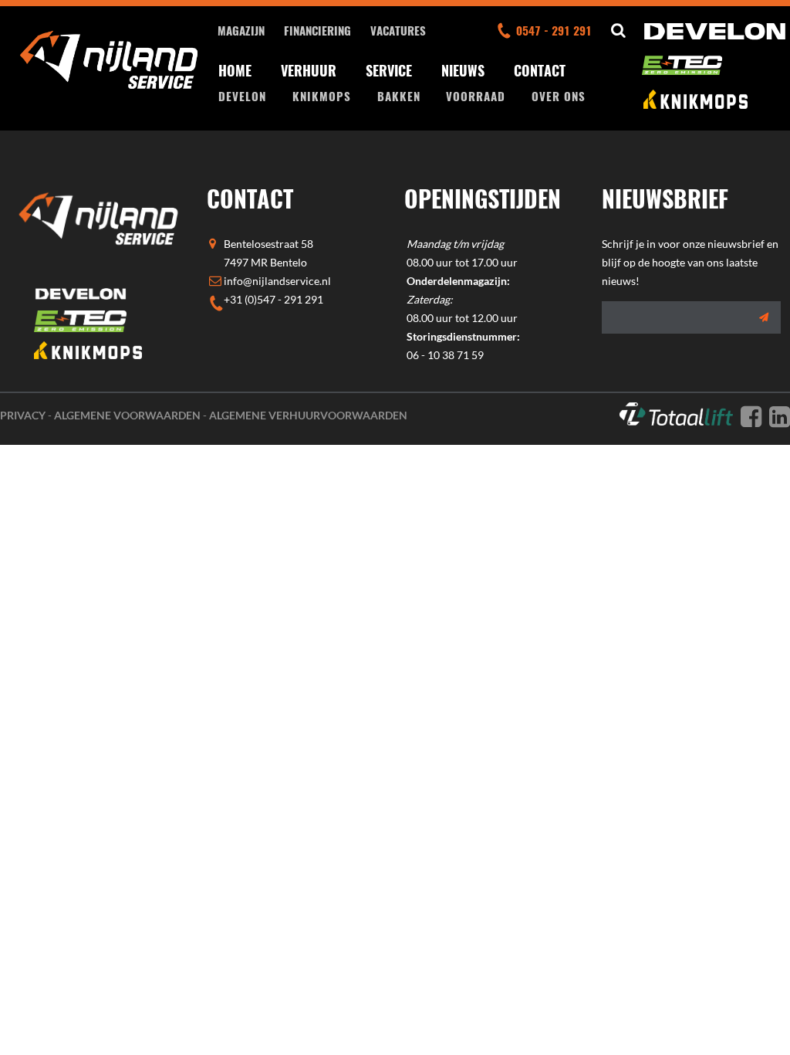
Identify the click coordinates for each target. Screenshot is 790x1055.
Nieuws (462, 70)
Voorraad (475, 95)
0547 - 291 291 (554, 30)
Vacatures (398, 30)
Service (389, 70)
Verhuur (308, 70)
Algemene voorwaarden (127, 415)
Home (235, 70)
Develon (242, 95)
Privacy (23, 415)
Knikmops (321, 95)
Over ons (559, 95)
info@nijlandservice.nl (277, 280)
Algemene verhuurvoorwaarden (308, 415)
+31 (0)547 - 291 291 (273, 299)
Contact (539, 70)
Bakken (398, 95)
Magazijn (241, 30)
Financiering (317, 30)
